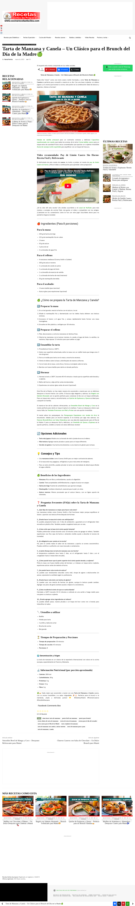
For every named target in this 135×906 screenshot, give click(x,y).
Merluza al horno (119, 184)
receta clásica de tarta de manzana (48, 721)
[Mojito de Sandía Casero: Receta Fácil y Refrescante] (107, 199)
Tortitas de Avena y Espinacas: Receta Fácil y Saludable (117, 169)
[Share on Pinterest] (123, 904)
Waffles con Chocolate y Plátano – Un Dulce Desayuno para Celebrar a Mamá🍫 (18, 823)
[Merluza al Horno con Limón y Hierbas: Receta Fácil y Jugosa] (107, 188)
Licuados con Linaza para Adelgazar (121, 175)
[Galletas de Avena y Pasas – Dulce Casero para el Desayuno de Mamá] (6, 121)
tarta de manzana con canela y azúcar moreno (51, 726)
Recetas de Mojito (119, 195)
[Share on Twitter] (119, 904)
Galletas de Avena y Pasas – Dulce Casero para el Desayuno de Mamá (22, 123)
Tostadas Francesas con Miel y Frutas (61, 410)
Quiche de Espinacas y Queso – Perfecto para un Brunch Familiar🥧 (21, 99)
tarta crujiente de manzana (69, 724)
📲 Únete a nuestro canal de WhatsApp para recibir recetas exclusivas (117, 68)
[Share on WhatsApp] (127, 904)
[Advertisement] (90, 16)
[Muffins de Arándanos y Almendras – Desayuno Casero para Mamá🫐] (6, 109)
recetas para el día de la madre (88, 721)
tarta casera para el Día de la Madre (48, 724)
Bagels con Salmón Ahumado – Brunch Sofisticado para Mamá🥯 (22, 88)
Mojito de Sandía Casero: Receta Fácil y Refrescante (122, 199)
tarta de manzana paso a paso (76, 726)
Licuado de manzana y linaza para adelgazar (120, 179)
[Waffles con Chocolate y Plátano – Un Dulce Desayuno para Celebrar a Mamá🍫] (18, 806)
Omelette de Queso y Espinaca (84, 422)
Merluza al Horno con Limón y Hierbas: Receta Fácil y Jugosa (121, 189)
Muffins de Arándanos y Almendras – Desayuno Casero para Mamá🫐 (21, 111)
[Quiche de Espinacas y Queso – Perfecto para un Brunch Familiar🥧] (6, 97)
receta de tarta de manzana (68, 721)
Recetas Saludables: (110, 165)
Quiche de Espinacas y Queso (79, 398)
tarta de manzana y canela (46, 729)
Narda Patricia (8, 59)
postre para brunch (85, 718)
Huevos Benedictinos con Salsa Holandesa (52, 420)
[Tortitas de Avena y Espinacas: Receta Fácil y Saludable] (118, 153)
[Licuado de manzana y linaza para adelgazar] (107, 178)
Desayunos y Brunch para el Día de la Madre (19, 44)
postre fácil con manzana (69, 718)
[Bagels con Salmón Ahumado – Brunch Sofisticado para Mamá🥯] (6, 86)
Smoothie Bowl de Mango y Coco (83, 405)
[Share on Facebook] (115, 904)
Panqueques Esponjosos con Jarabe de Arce (80, 415)
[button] (130, 38)
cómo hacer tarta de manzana (51, 718)
